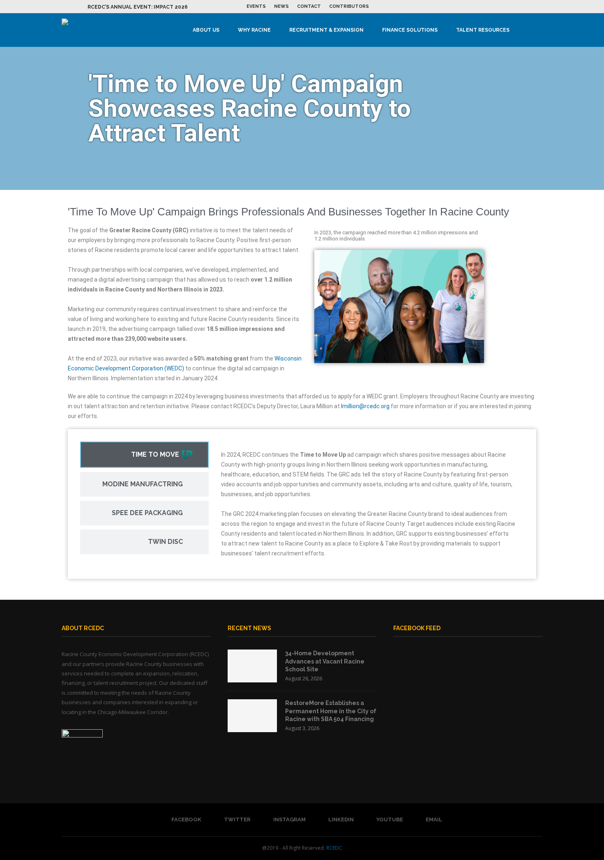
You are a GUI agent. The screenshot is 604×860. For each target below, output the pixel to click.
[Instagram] (512, 6)
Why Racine (254, 30)
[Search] (538, 30)
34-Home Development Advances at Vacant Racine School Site (324, 661)
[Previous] (69, 6)
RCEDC (334, 847)
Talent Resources (482, 30)
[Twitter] (502, 6)
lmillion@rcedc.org (365, 406)
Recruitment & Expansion (326, 30)
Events (256, 6)
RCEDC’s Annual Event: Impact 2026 (138, 7)
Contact (309, 6)
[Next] (79, 6)
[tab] (144, 455)
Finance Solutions (410, 30)
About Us (206, 30)
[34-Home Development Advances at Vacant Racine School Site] (252, 666)
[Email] (540, 6)
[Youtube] (531, 6)
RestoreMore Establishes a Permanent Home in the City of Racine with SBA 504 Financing (330, 711)
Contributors (349, 6)
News (281, 6)
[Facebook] (493, 6)
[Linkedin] (521, 6)
